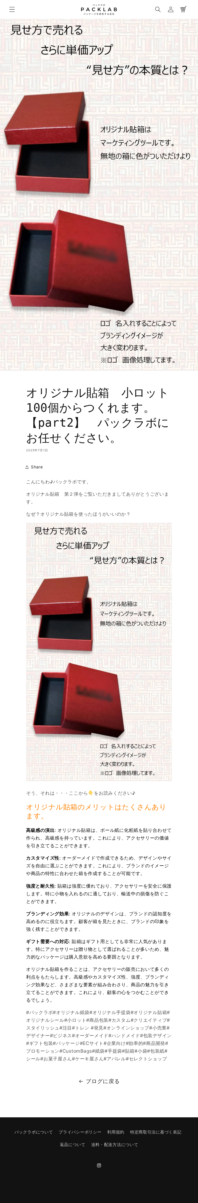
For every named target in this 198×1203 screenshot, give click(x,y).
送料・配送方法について (114, 1144)
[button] (12, 9)
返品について (72, 1144)
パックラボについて (33, 1132)
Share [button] (37, 467)
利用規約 (115, 1132)
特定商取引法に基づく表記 (156, 1132)
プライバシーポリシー (80, 1132)
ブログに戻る (103, 1081)
